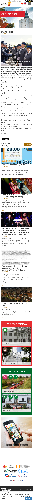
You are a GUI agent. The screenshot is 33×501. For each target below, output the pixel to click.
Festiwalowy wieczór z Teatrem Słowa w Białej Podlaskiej (15, 196)
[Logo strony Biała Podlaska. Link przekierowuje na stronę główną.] (6, 3)
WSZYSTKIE (28, 144)
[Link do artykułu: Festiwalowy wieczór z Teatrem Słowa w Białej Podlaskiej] (16, 186)
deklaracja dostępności (14, 1)
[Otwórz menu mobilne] (29, 3)
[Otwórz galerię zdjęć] (16, 50)
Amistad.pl (29, 489)
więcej (4, 177)
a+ (22, 1)
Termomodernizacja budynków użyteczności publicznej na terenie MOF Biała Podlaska (15, 268)
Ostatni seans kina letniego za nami (14, 304)
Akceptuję (28, 498)
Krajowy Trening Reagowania (14, 165)
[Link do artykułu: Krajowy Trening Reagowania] (16, 156)
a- (24, 1)
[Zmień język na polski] (22, 3)
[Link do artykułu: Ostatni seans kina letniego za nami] (16, 294)
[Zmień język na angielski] (25, 3)
